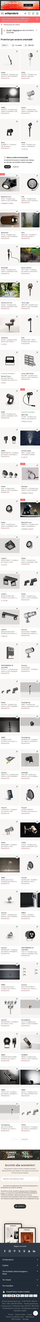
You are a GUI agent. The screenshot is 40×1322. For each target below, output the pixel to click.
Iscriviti (21, 1206)
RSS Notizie (30, 1317)
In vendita (18, 45)
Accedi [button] (9, 30)
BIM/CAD (31, 45)
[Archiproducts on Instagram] (9, 1251)
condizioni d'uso (23, 1191)
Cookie (29, 1314)
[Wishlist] (29, 14)
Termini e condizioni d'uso (15, 1317)
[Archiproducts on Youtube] (29, 1251)
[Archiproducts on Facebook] (5, 1251)
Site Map (25, 1319)
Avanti (24, 1139)
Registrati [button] (16, 30)
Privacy (10, 1314)
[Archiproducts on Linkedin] (34, 1251)
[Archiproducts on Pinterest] (14, 1251)
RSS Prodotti (15, 1319)
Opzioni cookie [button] (20, 1314)
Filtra (4, 45)
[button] (36, 30)
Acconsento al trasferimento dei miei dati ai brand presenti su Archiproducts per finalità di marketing (19, 1186)
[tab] (20, 1260)
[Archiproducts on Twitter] (19, 1251)
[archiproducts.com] (11, 13)
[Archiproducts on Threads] (24, 1251)
